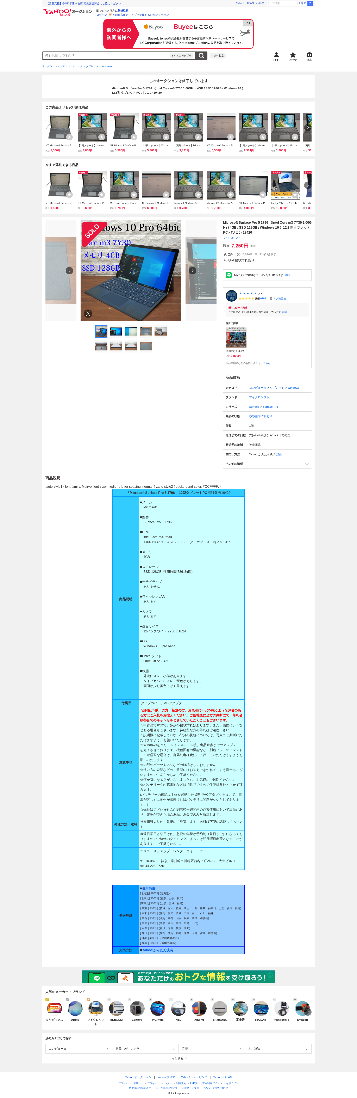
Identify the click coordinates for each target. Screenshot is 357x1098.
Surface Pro (270, 406)
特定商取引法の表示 (140, 1087)
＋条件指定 (218, 55)
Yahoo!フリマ (166, 1077)
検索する (201, 55)
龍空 (303, 3)
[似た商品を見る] (88, 313)
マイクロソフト (231, 237)
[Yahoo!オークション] (68, 10)
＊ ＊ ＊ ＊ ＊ (248, 293)
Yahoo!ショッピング (194, 1077)
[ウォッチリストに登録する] (69, 137)
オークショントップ (53, 66)
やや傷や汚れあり (260, 416)
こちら (266, 363)
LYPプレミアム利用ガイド (205, 1083)
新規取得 (123, 10)
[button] (267, 463)
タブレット (92, 66)
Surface (254, 406)
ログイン (101, 14)
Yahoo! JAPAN (245, 3)
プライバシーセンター (159, 1083)
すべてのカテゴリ (181, 55)
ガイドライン (231, 1083)
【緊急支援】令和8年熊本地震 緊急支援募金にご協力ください (83, 3)
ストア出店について (166, 1087)
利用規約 (181, 1083)
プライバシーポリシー (130, 1083)
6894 (263, 298)
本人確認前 (280, 298)
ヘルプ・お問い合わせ (215, 1087)
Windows (107, 66)
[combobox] (106, 55)
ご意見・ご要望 (190, 1087)
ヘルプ (260, 3)
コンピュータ (75, 66)
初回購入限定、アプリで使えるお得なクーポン (140, 14)
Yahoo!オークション (138, 1077)
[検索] (310, 3)
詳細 (287, 275)
